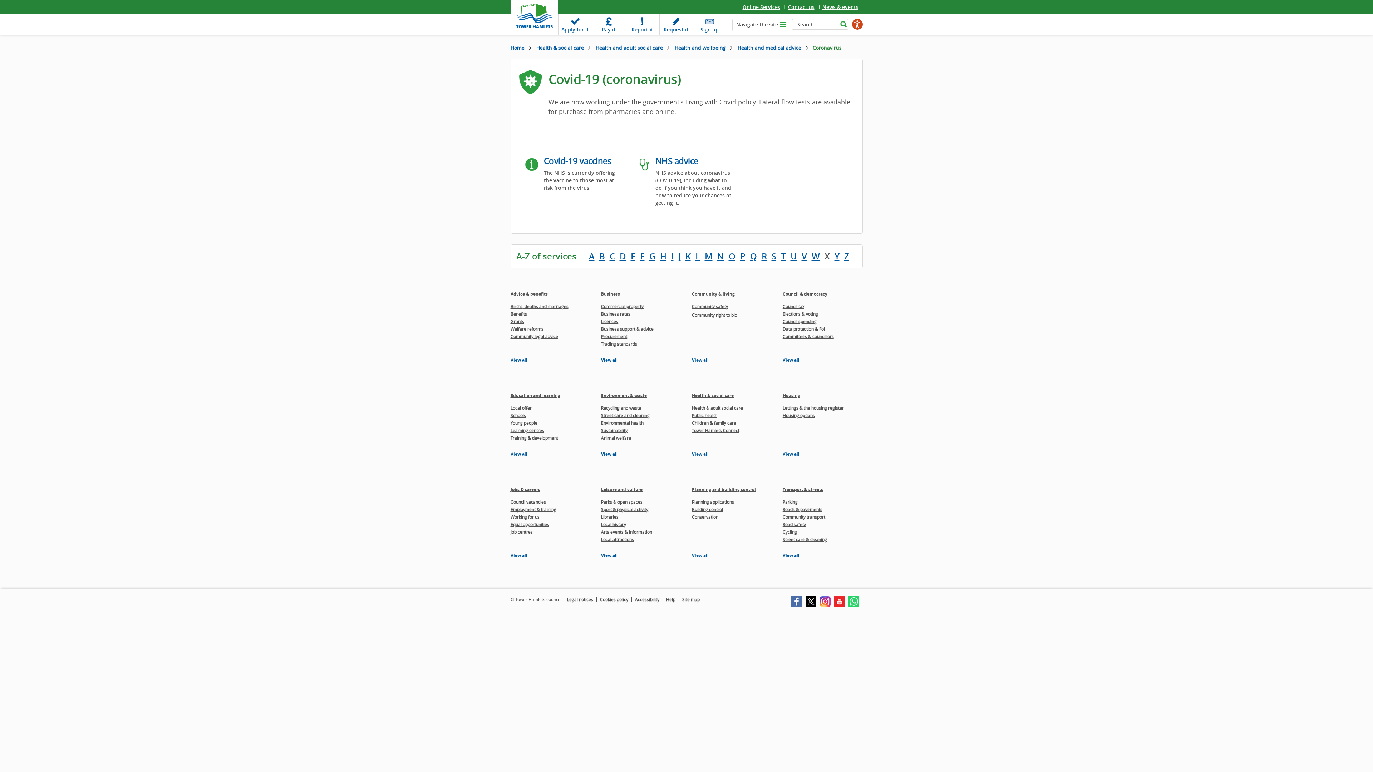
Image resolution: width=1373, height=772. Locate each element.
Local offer (521, 408)
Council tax (793, 306)
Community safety (710, 306)
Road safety (794, 524)
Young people (524, 423)
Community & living (713, 294)
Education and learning (535, 395)
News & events (840, 7)
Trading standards (619, 344)
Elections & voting (800, 314)
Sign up (709, 29)
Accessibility (647, 599)
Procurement (614, 336)
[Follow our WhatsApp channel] (853, 601)
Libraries (610, 517)
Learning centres (527, 430)
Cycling (790, 532)
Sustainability (614, 430)
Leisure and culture (622, 489)
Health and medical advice (769, 47)
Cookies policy (614, 599)
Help (670, 599)
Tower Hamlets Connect (715, 430)
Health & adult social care (717, 408)
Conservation (705, 517)
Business (610, 294)
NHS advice (676, 161)
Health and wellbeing (700, 47)
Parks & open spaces (622, 502)
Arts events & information (626, 532)
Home (518, 47)
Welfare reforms (527, 329)
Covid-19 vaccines (577, 161)
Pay (609, 29)
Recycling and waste (621, 408)
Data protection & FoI (804, 329)
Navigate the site (757, 24)
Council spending (800, 321)
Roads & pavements (802, 509)
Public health (704, 415)
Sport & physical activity (624, 509)
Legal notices (580, 599)
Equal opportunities (530, 524)
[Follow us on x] (811, 601)
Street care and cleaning (625, 415)
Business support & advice (627, 329)
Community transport (804, 517)
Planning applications (713, 502)
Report (642, 29)
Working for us (525, 517)
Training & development (534, 438)
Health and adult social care (629, 47)
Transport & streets (803, 489)
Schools (518, 415)
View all (519, 360)
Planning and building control (724, 489)
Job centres (522, 532)
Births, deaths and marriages (540, 306)
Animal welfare (616, 438)
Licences (609, 321)
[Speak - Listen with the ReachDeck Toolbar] (857, 24)
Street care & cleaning (805, 539)
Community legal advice (534, 336)
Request (676, 29)
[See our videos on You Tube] (839, 601)
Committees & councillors (808, 336)
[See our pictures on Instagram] (825, 601)
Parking (790, 502)
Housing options (799, 415)
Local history (613, 524)
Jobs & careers (525, 489)
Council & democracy (805, 294)
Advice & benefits (529, 294)
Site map (691, 599)
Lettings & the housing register (813, 408)
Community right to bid (714, 315)
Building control (707, 509)
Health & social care (560, 47)
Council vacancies (528, 502)
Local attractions (617, 539)
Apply (575, 29)
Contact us (801, 7)
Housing (791, 395)
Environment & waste (624, 395)
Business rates (615, 314)
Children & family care (714, 423)
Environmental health (622, 423)
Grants (517, 321)
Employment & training (533, 509)
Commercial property (622, 306)
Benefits (519, 314)
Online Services (761, 7)
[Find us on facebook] (796, 601)
